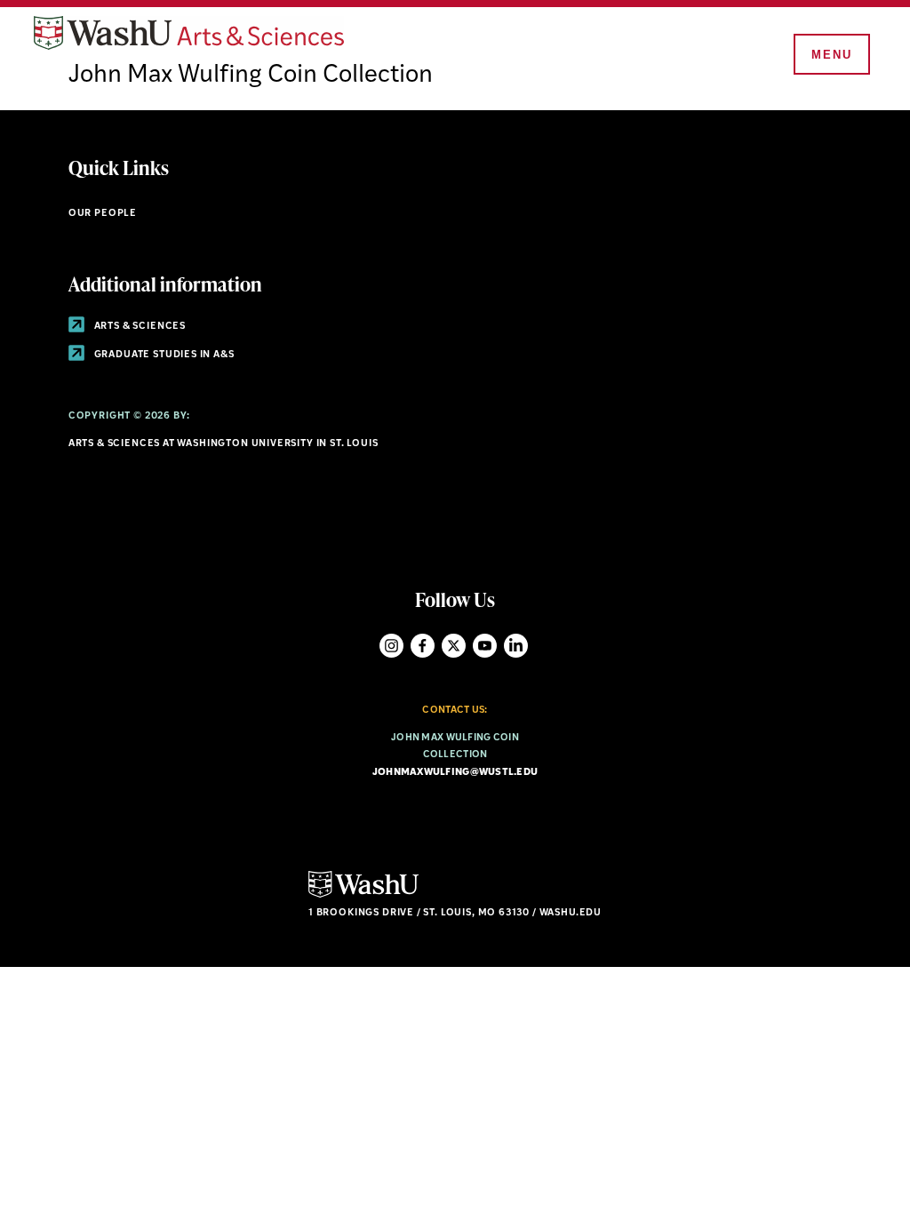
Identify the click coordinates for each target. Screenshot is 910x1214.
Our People (102, 214)
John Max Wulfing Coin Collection (250, 75)
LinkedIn (516, 646)
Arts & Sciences (139, 326)
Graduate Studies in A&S (163, 355)
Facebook (423, 646)
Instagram (391, 646)
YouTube (485, 646)
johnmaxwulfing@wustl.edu (455, 773)
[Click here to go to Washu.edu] (363, 895)
